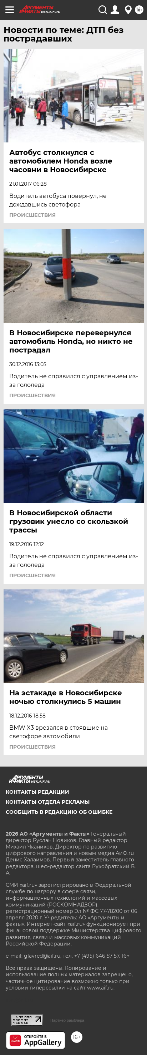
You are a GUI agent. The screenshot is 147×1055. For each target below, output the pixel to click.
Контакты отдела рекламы (48, 802)
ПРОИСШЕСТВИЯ (32, 215)
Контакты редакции (37, 792)
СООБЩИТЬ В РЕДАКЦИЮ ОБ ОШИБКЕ (59, 812)
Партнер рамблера (67, 1020)
